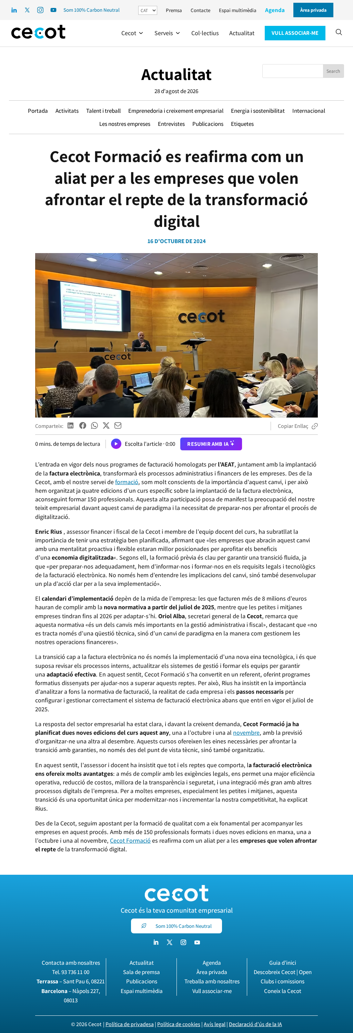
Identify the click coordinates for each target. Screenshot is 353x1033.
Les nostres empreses (124, 124)
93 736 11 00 (75, 972)
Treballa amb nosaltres (212, 981)
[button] (132, 33)
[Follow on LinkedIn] (155, 942)
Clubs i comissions (282, 981)
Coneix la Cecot (282, 991)
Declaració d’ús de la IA (255, 1024)
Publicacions (207, 124)
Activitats (67, 110)
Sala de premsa (141, 972)
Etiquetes (242, 124)
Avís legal (214, 1024)
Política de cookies (178, 1024)
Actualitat (176, 74)
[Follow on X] (169, 942)
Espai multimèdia (237, 10)
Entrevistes (171, 124)
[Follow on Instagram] (183, 942)
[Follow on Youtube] (197, 942)
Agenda (275, 10)
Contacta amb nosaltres (71, 962)
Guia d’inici (282, 962)
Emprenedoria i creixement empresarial (175, 110)
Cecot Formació (130, 840)
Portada (38, 110)
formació (126, 482)
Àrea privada (211, 972)
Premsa (174, 10)
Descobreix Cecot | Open (283, 972)
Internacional (308, 110)
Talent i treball (103, 110)
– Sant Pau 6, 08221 (71, 981)
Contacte (200, 10)
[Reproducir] (116, 444)
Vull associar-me (212, 991)
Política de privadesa (129, 1024)
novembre (246, 732)
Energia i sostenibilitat (258, 110)
